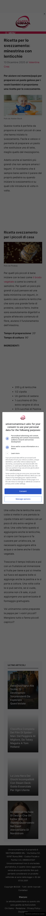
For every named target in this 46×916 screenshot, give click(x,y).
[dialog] (23, 458)
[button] (23, 453)
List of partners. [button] (15, 470)
